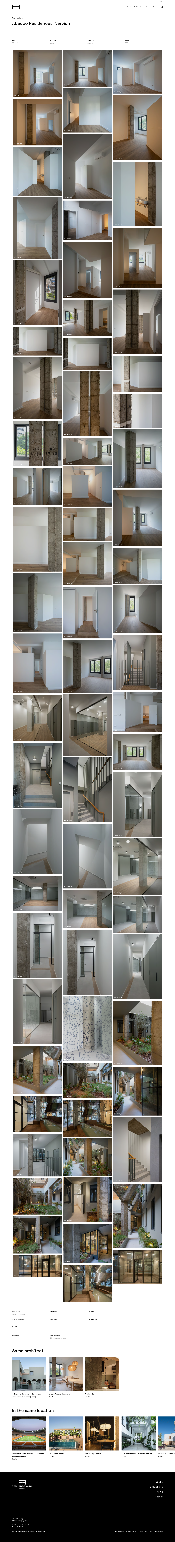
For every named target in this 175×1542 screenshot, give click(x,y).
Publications (139, 7)
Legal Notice (119, 1531)
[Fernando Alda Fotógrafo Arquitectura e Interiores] (16, 6)
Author (155, 7)
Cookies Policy (143, 1531)
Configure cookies (156, 1531)
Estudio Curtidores (18, 1314)
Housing (90, 43)
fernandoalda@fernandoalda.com (23, 1527)
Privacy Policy (131, 1531)
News (148, 7)
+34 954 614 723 (24, 1525)
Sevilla (52, 43)
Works (129, 7)
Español (160, 2)
